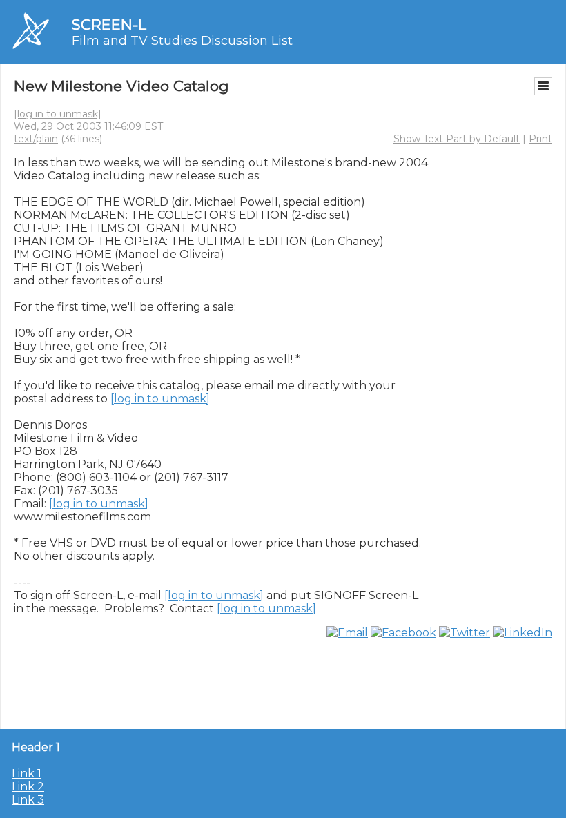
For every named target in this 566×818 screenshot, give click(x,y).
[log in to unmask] (57, 114)
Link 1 (26, 773)
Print (540, 139)
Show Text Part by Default (456, 139)
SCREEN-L (109, 24)
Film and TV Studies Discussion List (182, 40)
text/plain (36, 139)
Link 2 (28, 786)
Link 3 (28, 799)
